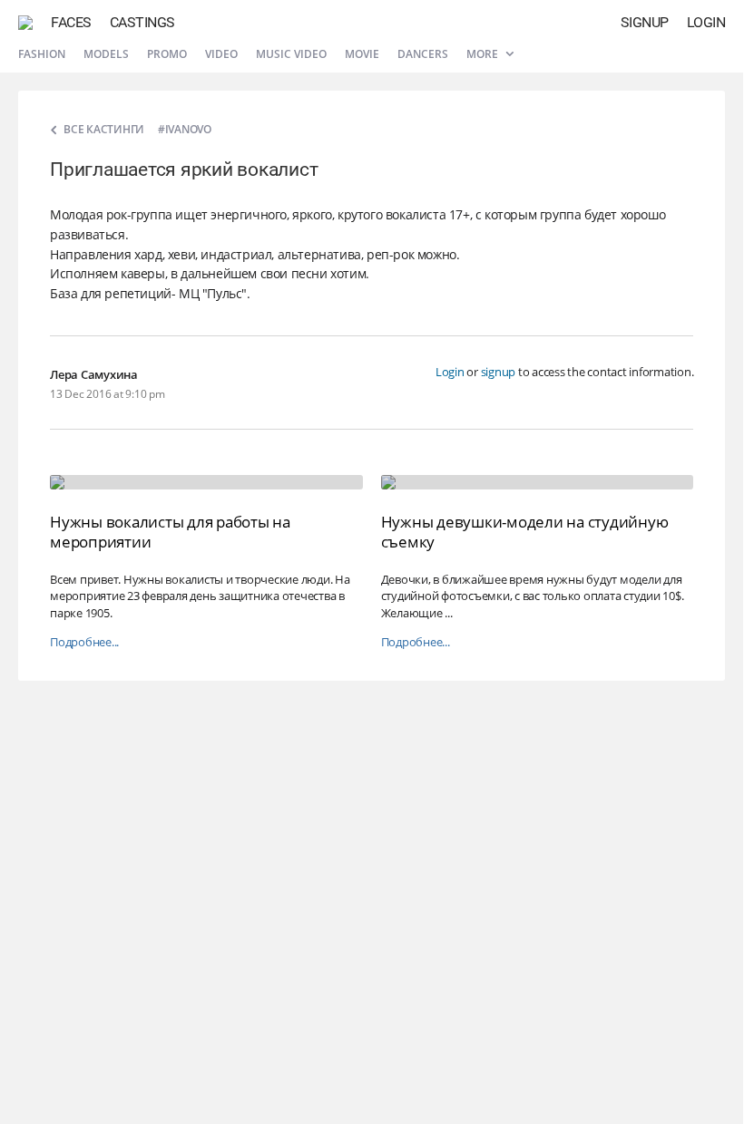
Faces (71, 22)
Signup (645, 22)
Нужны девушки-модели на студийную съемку (525, 531)
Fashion (41, 54)
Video (221, 54)
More (483, 54)
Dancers (422, 54)
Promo (167, 54)
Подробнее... (84, 642)
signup (498, 371)
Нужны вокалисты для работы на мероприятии (170, 531)
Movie (362, 54)
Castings (142, 22)
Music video (291, 54)
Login (706, 22)
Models (106, 54)
